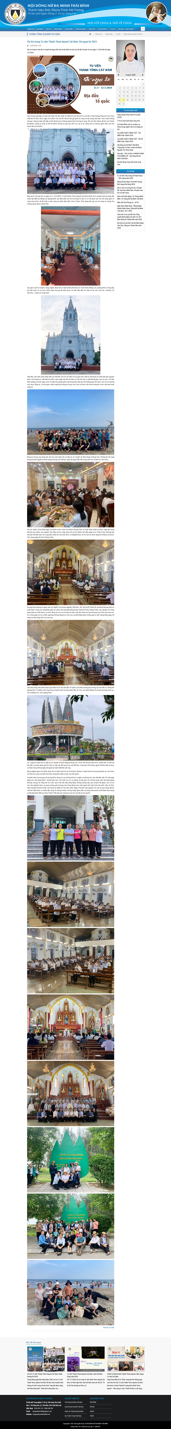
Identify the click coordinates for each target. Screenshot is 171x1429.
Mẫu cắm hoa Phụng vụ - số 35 (128, 202)
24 (123, 100)
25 (127, 100)
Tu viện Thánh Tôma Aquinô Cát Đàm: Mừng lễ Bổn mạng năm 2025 (84, 1375)
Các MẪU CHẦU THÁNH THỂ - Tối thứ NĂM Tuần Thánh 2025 (130, 140)
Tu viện (118, 34)
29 (143, 100)
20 (135, 96)
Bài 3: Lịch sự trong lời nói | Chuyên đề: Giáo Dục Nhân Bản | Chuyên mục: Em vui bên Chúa (130, 190)
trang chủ (98, 34)
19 (132, 96)
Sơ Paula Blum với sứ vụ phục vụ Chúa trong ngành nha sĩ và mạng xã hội (130, 126)
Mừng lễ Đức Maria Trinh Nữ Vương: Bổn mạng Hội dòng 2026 (129, 182)
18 (127, 96)
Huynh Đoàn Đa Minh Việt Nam (74, 1407)
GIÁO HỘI (92, 29)
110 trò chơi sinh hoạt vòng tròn (128, 121)
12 (132, 92)
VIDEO (92, 1416)
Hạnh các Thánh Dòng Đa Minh (74, 1411)
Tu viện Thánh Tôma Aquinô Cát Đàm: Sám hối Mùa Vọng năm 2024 (124, 1375)
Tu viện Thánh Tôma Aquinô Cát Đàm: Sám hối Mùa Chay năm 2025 (44, 1375)
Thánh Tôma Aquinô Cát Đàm (132, 34)
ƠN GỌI (48, 29)
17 (123, 96)
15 (143, 92)
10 (123, 92)
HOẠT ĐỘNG (69, 29)
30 (119, 104)
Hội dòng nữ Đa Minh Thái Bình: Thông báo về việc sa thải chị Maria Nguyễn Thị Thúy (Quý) (129, 147)
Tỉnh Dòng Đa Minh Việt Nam (73, 1402)
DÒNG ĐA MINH (81, 29)
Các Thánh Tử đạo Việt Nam (73, 1416)
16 (119, 96)
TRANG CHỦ (31, 29)
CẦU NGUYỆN (102, 29)
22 (143, 96)
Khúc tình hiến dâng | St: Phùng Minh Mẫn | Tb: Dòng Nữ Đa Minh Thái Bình (130, 197)
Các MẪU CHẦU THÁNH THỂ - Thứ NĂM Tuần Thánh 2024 (129, 134)
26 (132, 100)
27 (135, 100)
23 (119, 100)
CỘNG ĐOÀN (58, 29)
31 (123, 104)
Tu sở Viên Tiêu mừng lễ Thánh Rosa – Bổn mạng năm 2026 (129, 176)
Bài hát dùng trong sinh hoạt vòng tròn (129, 163)
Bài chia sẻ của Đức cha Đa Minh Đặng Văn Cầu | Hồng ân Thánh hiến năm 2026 (130, 225)
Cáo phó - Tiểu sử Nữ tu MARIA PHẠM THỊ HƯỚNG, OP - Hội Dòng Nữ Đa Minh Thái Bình (130, 156)
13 (135, 92)
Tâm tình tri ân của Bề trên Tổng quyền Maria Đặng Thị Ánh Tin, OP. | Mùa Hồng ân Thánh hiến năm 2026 (129, 217)
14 (139, 92)
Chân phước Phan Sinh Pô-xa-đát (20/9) (128, 115)
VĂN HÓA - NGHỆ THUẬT (125, 29)
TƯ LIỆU (112, 29)
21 (139, 96)
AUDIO (92, 1411)
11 (127, 92)
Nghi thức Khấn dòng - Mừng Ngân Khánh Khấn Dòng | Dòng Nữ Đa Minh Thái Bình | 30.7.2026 (130, 208)
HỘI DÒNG (40, 29)
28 (139, 100)
